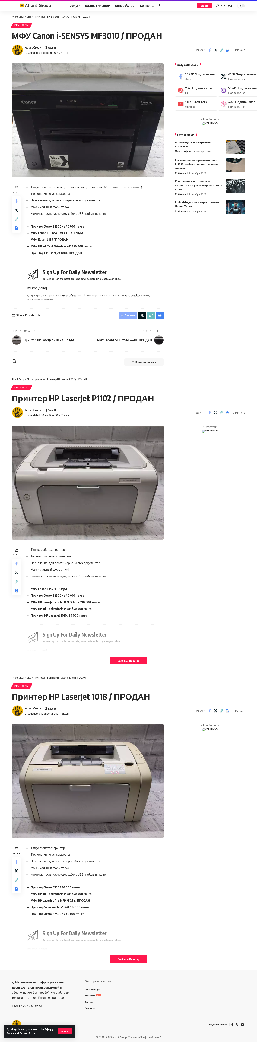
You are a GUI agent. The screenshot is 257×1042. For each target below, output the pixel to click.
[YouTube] (242, 1024)
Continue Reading (128, 660)
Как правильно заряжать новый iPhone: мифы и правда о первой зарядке (196, 163)
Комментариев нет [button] (145, 362)
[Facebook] (196, 76)
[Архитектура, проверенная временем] (235, 147)
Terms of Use (27, 1033)
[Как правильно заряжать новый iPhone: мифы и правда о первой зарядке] (235, 165)
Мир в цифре (183, 151)
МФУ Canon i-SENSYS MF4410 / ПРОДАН (58, 233)
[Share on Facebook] (209, 50)
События (180, 173)
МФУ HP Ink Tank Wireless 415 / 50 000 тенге (61, 246)
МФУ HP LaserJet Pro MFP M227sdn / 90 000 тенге (65, 602)
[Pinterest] (196, 90)
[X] (237, 1024)
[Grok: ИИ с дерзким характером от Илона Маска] (235, 207)
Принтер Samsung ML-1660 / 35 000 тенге (60, 907)
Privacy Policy (132, 295)
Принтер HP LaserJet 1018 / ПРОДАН (56, 253)
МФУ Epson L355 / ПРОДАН (49, 239)
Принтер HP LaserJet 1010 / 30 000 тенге (59, 615)
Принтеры (21, 25)
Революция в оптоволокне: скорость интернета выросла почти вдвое (198, 184)
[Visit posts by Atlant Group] (17, 50)
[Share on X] (215, 50)
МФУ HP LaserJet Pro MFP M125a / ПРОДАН (60, 900)
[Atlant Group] (38, 5)
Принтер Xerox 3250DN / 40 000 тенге (57, 226)
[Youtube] (196, 104)
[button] (65, 1031)
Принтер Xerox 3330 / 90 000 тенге (55, 887)
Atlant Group (33, 47)
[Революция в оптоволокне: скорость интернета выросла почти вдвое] (235, 186)
